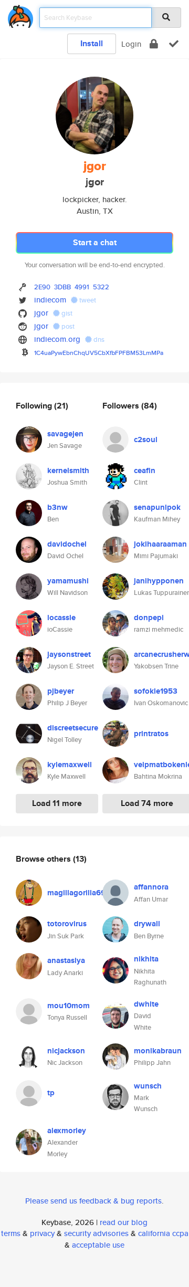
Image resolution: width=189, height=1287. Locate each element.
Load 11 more (57, 803)
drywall (147, 923)
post (67, 326)
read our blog (124, 1222)
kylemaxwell (69, 764)
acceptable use (98, 1244)
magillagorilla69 (76, 892)
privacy (42, 1233)
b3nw (57, 507)
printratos (151, 733)
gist (66, 313)
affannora (151, 887)
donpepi (149, 617)
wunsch (148, 1086)
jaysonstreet (69, 654)
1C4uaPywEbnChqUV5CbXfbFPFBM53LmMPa (98, 352)
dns (98, 339)
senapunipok (157, 507)
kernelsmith (68, 470)
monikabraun (158, 1050)
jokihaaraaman (160, 544)
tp (51, 1092)
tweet (87, 300)
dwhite (146, 1004)
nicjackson (66, 1050)
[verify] (173, 43)
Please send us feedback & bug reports (93, 1200)
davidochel (67, 544)
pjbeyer (60, 691)
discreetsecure (72, 728)
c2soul (146, 439)
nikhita (146, 959)
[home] (20, 14)
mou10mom (68, 1005)
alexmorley (66, 1130)
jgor (41, 312)
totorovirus (67, 923)
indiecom (50, 299)
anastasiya (66, 960)
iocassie (61, 617)
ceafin (144, 470)
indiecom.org (57, 338)
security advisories (96, 1233)
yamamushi (68, 581)
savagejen (65, 434)
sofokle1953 (155, 691)
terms (10, 1233)
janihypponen (159, 581)
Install (91, 43)
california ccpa (163, 1233)
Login (131, 43)
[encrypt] (154, 43)
